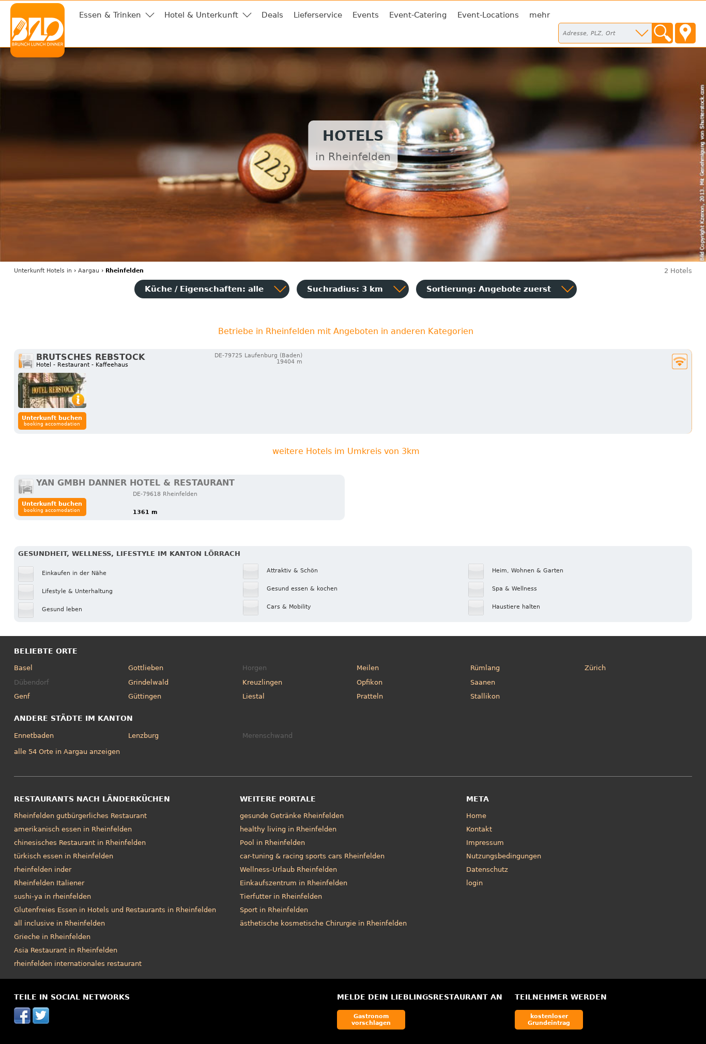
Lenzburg (143, 735)
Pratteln (370, 696)
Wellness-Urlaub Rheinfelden (288, 869)
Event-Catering (418, 15)
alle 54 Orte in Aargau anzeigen (67, 751)
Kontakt (479, 829)
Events (365, 15)
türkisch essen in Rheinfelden (63, 856)
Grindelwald (148, 682)
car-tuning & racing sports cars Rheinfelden (312, 856)
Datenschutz (487, 869)
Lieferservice (318, 15)
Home (476, 816)
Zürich (595, 668)
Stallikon (485, 696)
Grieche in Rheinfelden (52, 937)
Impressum (485, 842)
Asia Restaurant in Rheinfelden (65, 950)
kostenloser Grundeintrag (549, 1019)
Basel (23, 668)
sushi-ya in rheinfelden (52, 896)
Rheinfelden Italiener (49, 883)
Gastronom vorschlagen (371, 1019)
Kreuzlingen (262, 682)
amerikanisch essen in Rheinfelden (73, 829)
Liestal (253, 696)
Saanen (482, 682)
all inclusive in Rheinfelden (59, 923)
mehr (539, 15)
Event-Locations (488, 15)
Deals (272, 15)
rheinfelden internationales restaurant (78, 963)
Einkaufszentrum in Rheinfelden (293, 883)
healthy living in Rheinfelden (288, 829)
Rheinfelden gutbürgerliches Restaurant (80, 816)
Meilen (368, 668)
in (43, 270)
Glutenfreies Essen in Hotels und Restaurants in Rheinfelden (115, 910)
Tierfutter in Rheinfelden (281, 896)
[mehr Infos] (52, 390)
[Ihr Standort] (685, 33)
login (474, 883)
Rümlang (485, 668)
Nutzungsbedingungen (503, 856)
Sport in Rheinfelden (274, 910)
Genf (22, 696)
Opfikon (369, 682)
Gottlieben (145, 668)
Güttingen (144, 696)
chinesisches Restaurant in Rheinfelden (80, 842)
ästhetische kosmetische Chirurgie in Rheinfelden (323, 923)
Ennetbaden (34, 735)
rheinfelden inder (42, 869)
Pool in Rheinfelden (272, 842)
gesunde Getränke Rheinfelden (292, 816)
